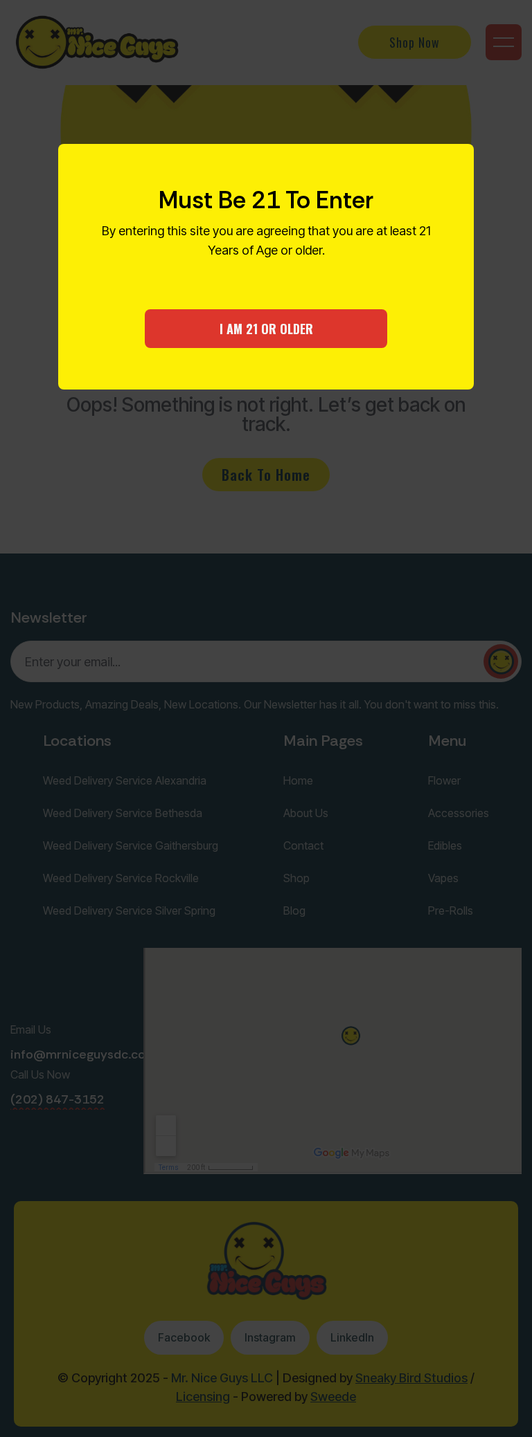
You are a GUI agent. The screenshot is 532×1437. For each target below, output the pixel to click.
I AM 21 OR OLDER (266, 329)
